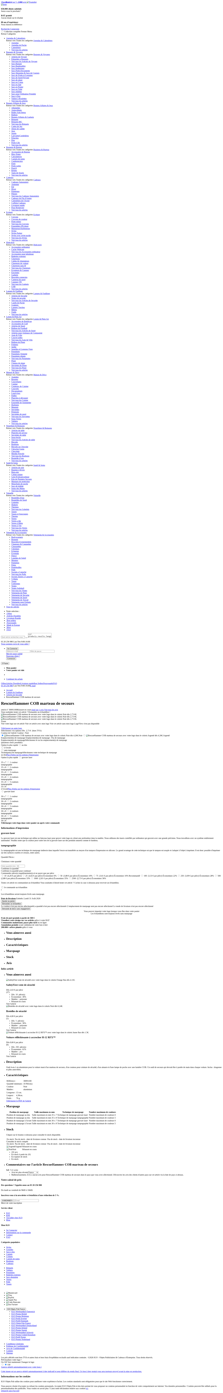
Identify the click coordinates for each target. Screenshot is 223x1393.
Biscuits (14, 442)
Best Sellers (38, 683)
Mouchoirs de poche (19, 484)
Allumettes (15, 108)
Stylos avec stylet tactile (21, 235)
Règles (14, 170)
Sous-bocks (16, 437)
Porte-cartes (16, 166)
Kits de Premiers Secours (21, 479)
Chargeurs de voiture (19, 263)
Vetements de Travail (19, 600)
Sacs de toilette (17, 486)
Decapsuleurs (16, 391)
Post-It (14, 168)
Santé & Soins (12, 463)
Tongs (13, 581)
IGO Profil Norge (18, 1337)
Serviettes (15, 409)
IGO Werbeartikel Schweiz (22, 1332)
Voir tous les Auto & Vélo (22, 340)
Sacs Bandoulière (18, 66)
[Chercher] (26, 637)
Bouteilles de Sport (19, 500)
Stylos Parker (16, 233)
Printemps (15, 191)
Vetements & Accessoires (16, 532)
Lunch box (15, 393)
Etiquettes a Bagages (19, 59)
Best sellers (11, 620)
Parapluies (15, 351)
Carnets (9, 1254)
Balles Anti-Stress (18, 112)
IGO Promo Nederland (20, 1339)
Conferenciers (17, 161)
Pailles (14, 396)
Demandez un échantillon (11, 904)
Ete (12, 187)
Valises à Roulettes (19, 98)
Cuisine (14, 384)
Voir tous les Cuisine (19, 400)
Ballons (14, 115)
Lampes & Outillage (14, 291)
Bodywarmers (17, 537)
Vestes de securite (18, 298)
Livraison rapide (18, 205)
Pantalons (15, 563)
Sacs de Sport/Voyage (20, 78)
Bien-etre (15, 472)
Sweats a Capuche (18, 572)
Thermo (14, 516)
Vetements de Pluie (19, 593)
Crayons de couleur (19, 219)
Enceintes (15, 273)
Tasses (14, 512)
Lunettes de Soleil (18, 558)
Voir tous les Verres (19, 528)
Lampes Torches (18, 307)
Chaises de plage (18, 363)
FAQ (8, 630)
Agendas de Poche (19, 45)
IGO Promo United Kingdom (23, 1335)
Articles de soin (17, 467)
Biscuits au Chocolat (19, 447)
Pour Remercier (17, 208)
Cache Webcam (17, 249)
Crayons (14, 217)
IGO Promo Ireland (19, 1328)
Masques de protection (20, 481)
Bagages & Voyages (14, 52)
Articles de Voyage (19, 57)
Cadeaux (9, 177)
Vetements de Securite (20, 595)
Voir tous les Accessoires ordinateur (25, 252)
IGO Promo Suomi (19, 1330)
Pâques (14, 194)
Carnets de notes (18, 159)
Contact (9, 1235)
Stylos (13, 231)
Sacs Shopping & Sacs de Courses (25, 73)
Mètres (14, 310)
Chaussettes (16, 546)
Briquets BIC (16, 122)
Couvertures (16, 382)
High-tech (10, 242)
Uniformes (15, 584)
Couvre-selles (16, 338)
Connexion (11, 659)
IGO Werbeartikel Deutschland (24, 1325)
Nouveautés (11, 623)
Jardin (13, 347)
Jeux (13, 131)
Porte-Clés (15, 143)
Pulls (13, 570)
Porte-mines (16, 221)
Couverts (15, 389)
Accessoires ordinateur (20, 247)
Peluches (15, 138)
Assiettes (15, 377)
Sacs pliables (16, 92)
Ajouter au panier (8, 901)
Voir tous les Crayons (20, 224)
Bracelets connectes (19, 277)
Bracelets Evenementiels (21, 542)
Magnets (14, 407)
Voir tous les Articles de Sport (23, 331)
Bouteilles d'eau (17, 498)
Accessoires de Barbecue (21, 321)
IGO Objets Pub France (16, 1309)
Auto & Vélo (16, 335)
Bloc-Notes (16, 154)
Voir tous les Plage (18, 368)
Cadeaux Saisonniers (19, 182)
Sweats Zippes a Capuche (21, 577)
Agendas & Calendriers (15, 38)
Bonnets (14, 539)
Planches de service (19, 433)
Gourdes (9, 1249)
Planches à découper (19, 398)
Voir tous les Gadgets (20, 284)
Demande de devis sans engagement (16, 909)
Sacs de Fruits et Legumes (22, 75)
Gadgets (14, 275)
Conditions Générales (15, 1344)
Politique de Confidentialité (17, 1346)
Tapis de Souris (17, 173)
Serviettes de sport (18, 414)
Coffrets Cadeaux (18, 203)
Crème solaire (17, 474)
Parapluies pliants (18, 356)
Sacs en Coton (17, 82)
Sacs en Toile (16, 89)
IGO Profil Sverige (19, 1318)
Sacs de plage (16, 80)
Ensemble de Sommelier (21, 402)
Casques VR (16, 282)
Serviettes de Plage (19, 365)
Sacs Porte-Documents (20, 71)
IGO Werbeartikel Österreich (23, 1311)
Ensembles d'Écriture (20, 226)
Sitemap (9, 1353)
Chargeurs (15, 259)
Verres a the (16, 521)
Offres (9, 613)
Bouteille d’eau (17, 458)
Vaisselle (9, 493)
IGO (8, 1213)
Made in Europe (13, 625)
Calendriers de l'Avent (20, 201)
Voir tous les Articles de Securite (24, 300)
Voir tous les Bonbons (20, 456)
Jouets (13, 133)
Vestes (14, 586)
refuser (4, 1391)
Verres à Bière (17, 523)
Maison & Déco (12, 372)
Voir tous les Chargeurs (20, 268)
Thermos (15, 507)
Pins (13, 140)
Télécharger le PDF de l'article (18, 1101)
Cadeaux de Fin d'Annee (21, 198)
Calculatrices (16, 156)
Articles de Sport (18, 326)
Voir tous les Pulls (18, 574)
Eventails (15, 553)
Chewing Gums (17, 449)
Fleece (14, 556)
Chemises (15, 549)
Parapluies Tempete (19, 354)
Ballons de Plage (18, 342)
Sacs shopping (12, 1277)
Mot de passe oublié (14, 654)
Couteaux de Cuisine (19, 386)
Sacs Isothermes (17, 68)
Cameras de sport (18, 279)
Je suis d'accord (13, 1391)
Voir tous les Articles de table (23, 440)
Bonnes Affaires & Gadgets (22, 117)
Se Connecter (12, 649)
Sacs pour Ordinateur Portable (23, 94)
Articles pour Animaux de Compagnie (26, 333)
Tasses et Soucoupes (19, 514)
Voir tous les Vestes (19, 590)
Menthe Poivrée (17, 454)
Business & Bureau (14, 147)
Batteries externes (18, 256)
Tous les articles (12, 607)
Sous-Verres (16, 419)
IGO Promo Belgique (20, 1316)
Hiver (13, 189)
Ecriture (9, 212)
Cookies (9, 1351)
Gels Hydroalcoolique (20, 477)
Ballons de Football (19, 328)
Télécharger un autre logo (11, 728)
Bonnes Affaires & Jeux (16, 103)
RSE (8, 1215)
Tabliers (14, 421)
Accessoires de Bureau (20, 152)
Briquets (14, 119)
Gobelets (15, 502)
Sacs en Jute (16, 85)
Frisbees (14, 344)
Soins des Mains (18, 488)
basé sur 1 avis (45, 710)
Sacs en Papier (17, 87)
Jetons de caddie (18, 129)
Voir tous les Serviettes (20, 416)
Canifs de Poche (18, 303)
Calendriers (16, 47)
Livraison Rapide (13, 618)
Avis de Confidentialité (15, 1348)
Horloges (15, 405)
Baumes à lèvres (18, 470)
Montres (14, 560)
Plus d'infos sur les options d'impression (22, 755)
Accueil (9, 690)
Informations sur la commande (18, 1232)
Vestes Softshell (17, 588)
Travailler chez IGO (14, 1218)
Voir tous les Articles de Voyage (24, 61)
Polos (13, 565)
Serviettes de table (18, 435)
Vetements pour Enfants (21, 602)
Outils (13, 312)
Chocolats (15, 451)
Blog (8, 627)
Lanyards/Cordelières (20, 136)
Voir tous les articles (19, 50)
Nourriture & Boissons (15, 426)
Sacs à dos (10, 1252)
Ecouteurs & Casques (20, 270)
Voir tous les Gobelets (20, 509)
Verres (14, 519)
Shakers (14, 505)
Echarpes (15, 551)
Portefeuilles (16, 567)
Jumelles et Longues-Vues (22, 349)
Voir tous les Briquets (20, 124)
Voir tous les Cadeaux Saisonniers (25, 196)
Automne (15, 184)
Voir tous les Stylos (19, 238)
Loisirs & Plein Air (14, 317)
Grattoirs (14, 305)
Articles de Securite (19, 296)
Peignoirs (15, 412)
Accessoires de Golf (19, 324)
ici (87, 1388)
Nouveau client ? (13, 656)
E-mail (32, 686)
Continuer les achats (14, 679)
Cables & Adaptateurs (20, 261)
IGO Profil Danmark (19, 1321)
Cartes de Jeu (16, 126)
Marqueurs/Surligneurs (20, 228)
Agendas (15, 43)
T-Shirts (14, 579)
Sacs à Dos (15, 96)
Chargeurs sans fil (18, 266)
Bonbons (15, 444)
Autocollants (16, 110)
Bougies (14, 379)
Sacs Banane (16, 64)
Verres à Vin (16, 526)
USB (13, 286)
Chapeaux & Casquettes (21, 544)
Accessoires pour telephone (22, 254)
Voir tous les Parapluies (20, 358)
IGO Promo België (19, 1314)
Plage (13, 361)
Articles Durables (13, 616)
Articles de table (18, 430)
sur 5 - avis (13, 2)
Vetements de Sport (19, 597)
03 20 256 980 (7, 686)
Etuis (13, 163)
